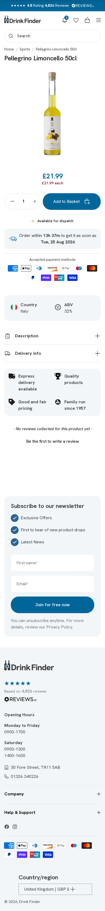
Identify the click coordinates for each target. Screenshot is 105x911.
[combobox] (52, 36)
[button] (64, 20)
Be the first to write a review (52, 441)
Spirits (25, 49)
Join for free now (52, 605)
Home (9, 49)
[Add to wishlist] (91, 75)
